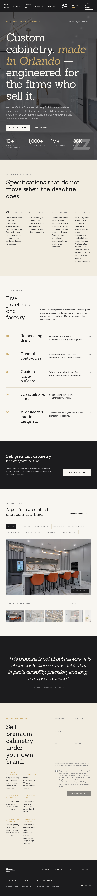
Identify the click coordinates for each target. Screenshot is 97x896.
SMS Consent (77, 784)
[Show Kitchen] (15, 616)
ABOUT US (28, 6)
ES (81, 6)
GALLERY (39, 6)
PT (77, 6)
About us (72, 870)
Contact (86, 870)
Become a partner (89, 6)
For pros (45, 870)
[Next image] (88, 603)
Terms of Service (30, 880)
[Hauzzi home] (64, 6)
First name (60, 719)
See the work (41, 128)
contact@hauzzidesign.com (47, 886)
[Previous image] (82, 603)
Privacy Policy (12, 880)
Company (59, 731)
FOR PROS (6, 6)
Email (57, 744)
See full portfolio (79, 514)
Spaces (58, 870)
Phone (78, 744)
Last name (80, 719)
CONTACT (52, 6)
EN (73, 6)
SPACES (16, 6)
